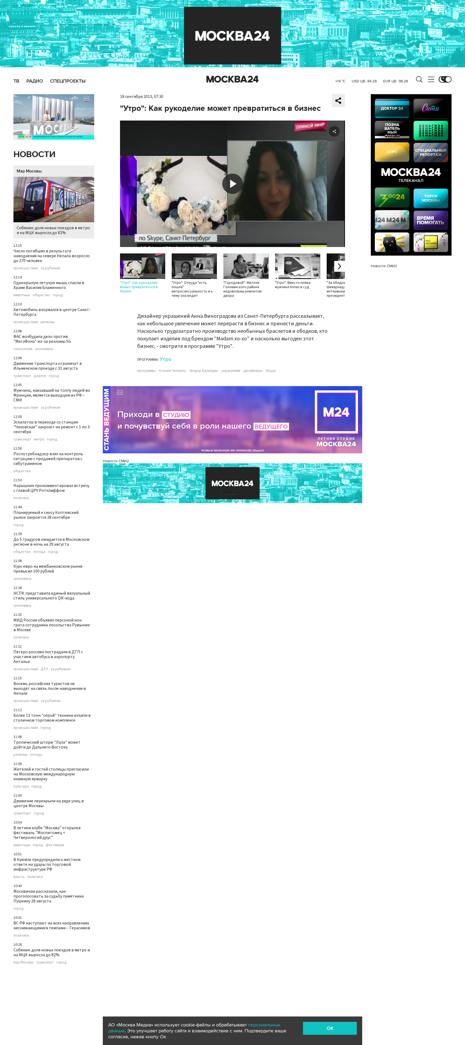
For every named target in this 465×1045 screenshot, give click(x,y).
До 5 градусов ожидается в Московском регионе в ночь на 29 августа (51, 541)
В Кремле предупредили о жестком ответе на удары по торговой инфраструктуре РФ (46, 864)
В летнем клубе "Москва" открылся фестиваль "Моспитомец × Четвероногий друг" (46, 833)
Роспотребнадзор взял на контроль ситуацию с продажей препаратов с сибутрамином (48, 459)
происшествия (25, 268)
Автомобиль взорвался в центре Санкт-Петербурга (52, 312)
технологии (22, 349)
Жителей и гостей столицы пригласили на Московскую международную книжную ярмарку (51, 774)
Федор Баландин (203, 371)
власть (19, 877)
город (58, 295)
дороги (40, 376)
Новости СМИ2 (116, 461)
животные (21, 295)
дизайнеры (253, 371)
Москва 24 (232, 79)
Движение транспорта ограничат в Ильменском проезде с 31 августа (47, 366)
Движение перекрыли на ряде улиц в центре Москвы (48, 803)
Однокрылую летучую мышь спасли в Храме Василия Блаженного (48, 285)
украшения (230, 371)
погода (39, 552)
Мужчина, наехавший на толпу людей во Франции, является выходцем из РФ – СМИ (51, 395)
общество (41, 295)
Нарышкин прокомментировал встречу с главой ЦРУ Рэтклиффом (51, 488)
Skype (271, 371)
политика (21, 498)
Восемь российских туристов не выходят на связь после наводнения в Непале (49, 688)
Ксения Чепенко (172, 371)
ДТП (44, 669)
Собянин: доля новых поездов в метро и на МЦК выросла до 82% (53, 230)
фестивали (55, 845)
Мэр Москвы (29, 171)
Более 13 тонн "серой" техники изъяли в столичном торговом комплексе (52, 717)
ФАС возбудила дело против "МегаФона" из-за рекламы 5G (42, 339)
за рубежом (50, 268)
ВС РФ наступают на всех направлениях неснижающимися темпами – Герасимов (51, 925)
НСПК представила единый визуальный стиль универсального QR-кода (51, 595)
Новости (34, 154)
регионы (48, 322)
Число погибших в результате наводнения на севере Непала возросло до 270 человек (51, 256)
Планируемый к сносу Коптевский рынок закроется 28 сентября (46, 515)
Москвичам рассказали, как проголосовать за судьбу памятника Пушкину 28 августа (48, 896)
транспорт (22, 376)
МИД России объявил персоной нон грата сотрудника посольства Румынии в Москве (51, 625)
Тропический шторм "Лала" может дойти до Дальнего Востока (46, 744)
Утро (165, 359)
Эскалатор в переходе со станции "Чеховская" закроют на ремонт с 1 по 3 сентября (51, 427)
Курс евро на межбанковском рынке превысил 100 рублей (48, 568)
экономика (44, 349)
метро (39, 439)
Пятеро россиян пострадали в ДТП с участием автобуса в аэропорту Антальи (48, 657)
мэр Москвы (23, 962)
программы (146, 371)
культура (21, 786)
